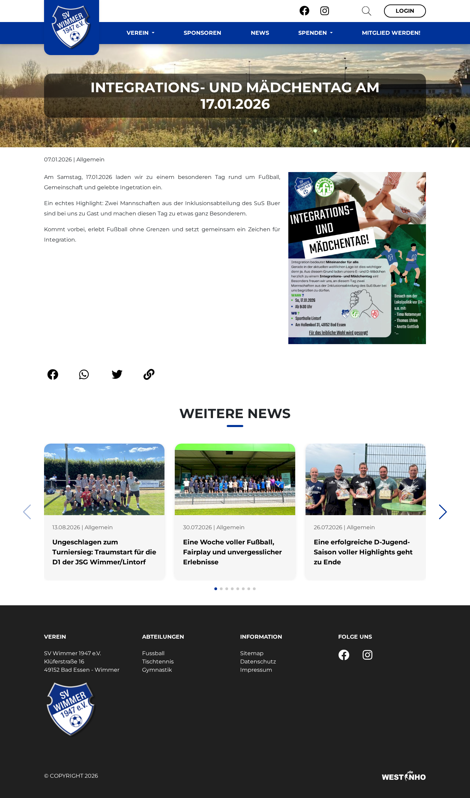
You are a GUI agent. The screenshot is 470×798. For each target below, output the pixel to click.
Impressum (256, 670)
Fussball (153, 653)
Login (405, 11)
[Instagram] (324, 11)
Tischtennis (158, 661)
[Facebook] (304, 11)
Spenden (313, 33)
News (260, 33)
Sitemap (252, 653)
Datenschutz (258, 661)
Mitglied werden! (391, 33)
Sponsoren (202, 33)
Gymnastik (157, 670)
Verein (138, 33)
